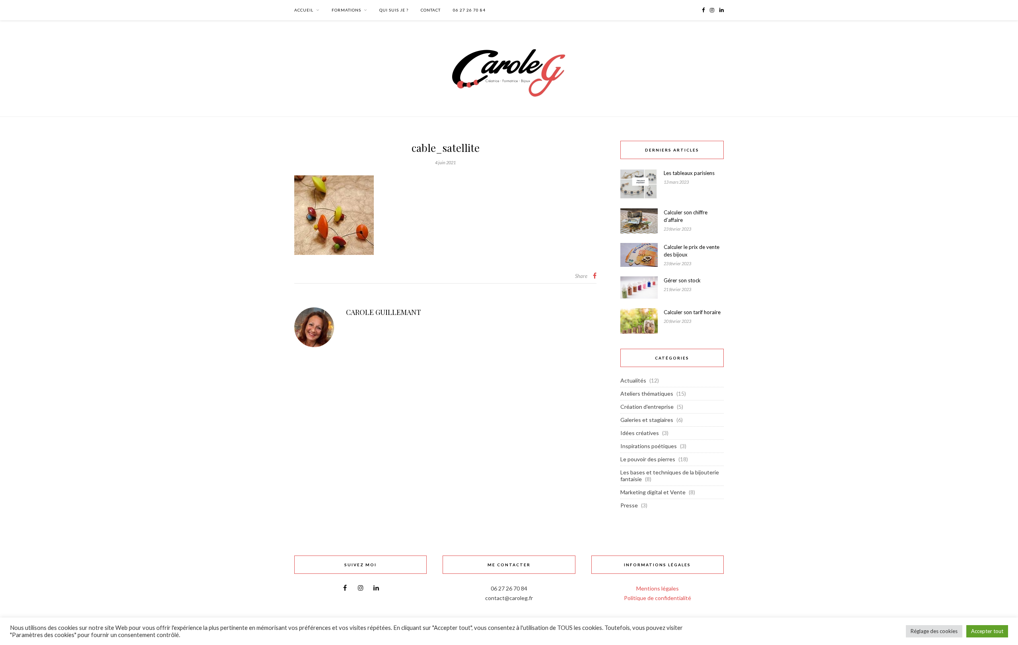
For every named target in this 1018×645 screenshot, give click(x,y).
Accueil (303, 10)
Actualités (633, 380)
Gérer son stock (682, 280)
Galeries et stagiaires (646, 419)
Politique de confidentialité (657, 597)
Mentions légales (657, 588)
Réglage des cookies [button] (934, 631)
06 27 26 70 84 (469, 10)
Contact (431, 10)
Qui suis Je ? (393, 10)
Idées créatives (639, 432)
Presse (629, 505)
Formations (346, 10)
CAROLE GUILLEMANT (383, 312)
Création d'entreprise (647, 406)
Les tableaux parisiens (689, 173)
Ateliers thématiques (646, 393)
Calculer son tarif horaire (692, 312)
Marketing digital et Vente (653, 492)
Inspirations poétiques (648, 446)
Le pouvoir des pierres (647, 459)
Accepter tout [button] (987, 631)
